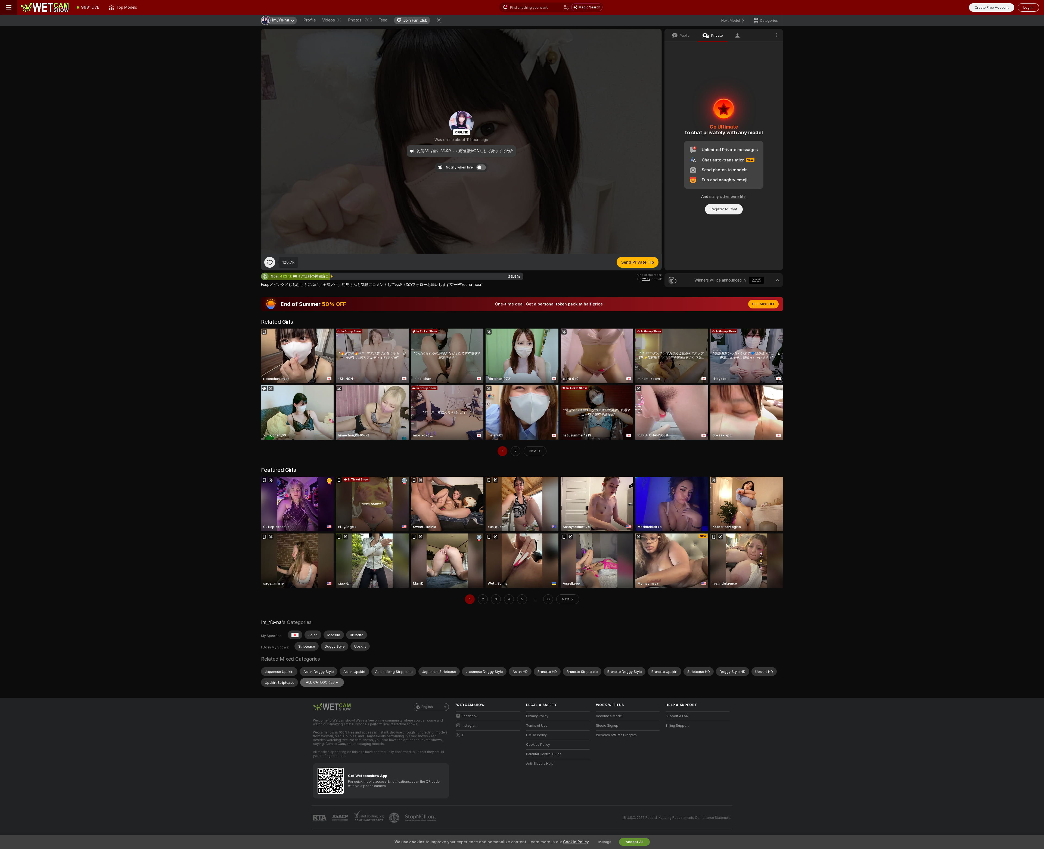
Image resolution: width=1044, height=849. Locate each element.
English (427, 707)
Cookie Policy (576, 842)
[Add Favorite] (269, 262)
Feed (382, 20)
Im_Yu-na (271, 622)
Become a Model (609, 716)
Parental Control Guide (543, 754)
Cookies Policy (538, 745)
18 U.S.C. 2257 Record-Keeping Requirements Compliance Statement (676, 818)
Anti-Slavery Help (540, 764)
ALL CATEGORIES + (322, 682)
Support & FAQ (677, 716)
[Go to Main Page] (44, 7)
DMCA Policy (536, 735)
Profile (309, 20)
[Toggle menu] (8, 7)
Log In (1028, 7)
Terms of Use (536, 726)
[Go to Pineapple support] (394, 818)
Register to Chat (724, 209)
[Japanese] (295, 634)
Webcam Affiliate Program (616, 735)
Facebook (470, 716)
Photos (360, 20)
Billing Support (677, 726)
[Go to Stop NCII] (421, 817)
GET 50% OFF (763, 304)
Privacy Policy (537, 716)
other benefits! (733, 196)
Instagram (469, 726)
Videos (331, 20)
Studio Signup (607, 726)
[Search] (566, 7)
